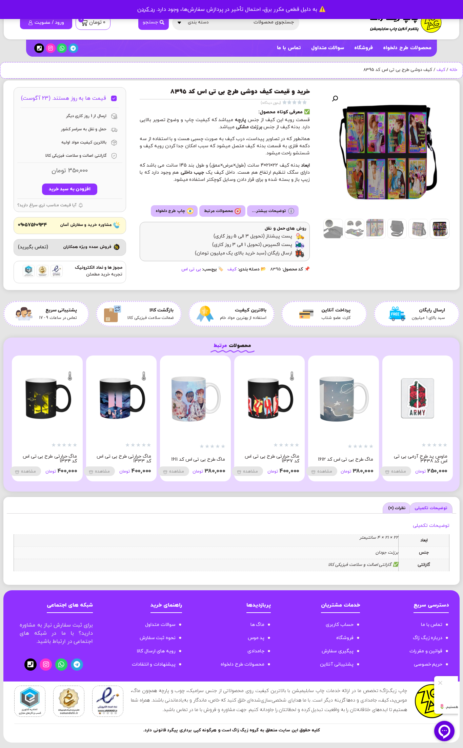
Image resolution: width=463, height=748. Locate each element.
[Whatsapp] (62, 48)
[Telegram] (73, 48)
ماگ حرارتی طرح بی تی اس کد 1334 (151, 458)
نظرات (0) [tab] (397, 508)
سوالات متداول (327, 48)
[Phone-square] (39, 48)
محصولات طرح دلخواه (407, 48)
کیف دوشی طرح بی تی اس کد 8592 (76, 458)
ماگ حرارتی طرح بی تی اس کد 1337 (373, 458)
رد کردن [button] (146, 9)
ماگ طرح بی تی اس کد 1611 (299, 459)
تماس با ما (289, 48)
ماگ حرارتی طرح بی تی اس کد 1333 (225, 458)
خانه (453, 70)
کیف (441, 70)
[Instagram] (51, 48)
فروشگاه (363, 48)
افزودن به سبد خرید (69, 189)
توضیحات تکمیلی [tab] (431, 508)
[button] (335, 99)
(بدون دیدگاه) (271, 103)
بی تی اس (191, 269)
